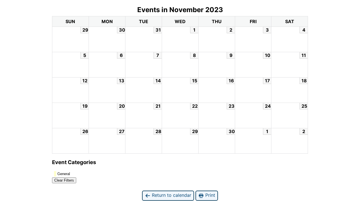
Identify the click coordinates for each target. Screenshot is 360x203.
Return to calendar (170, 195)
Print (209, 195)
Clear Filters (64, 180)
